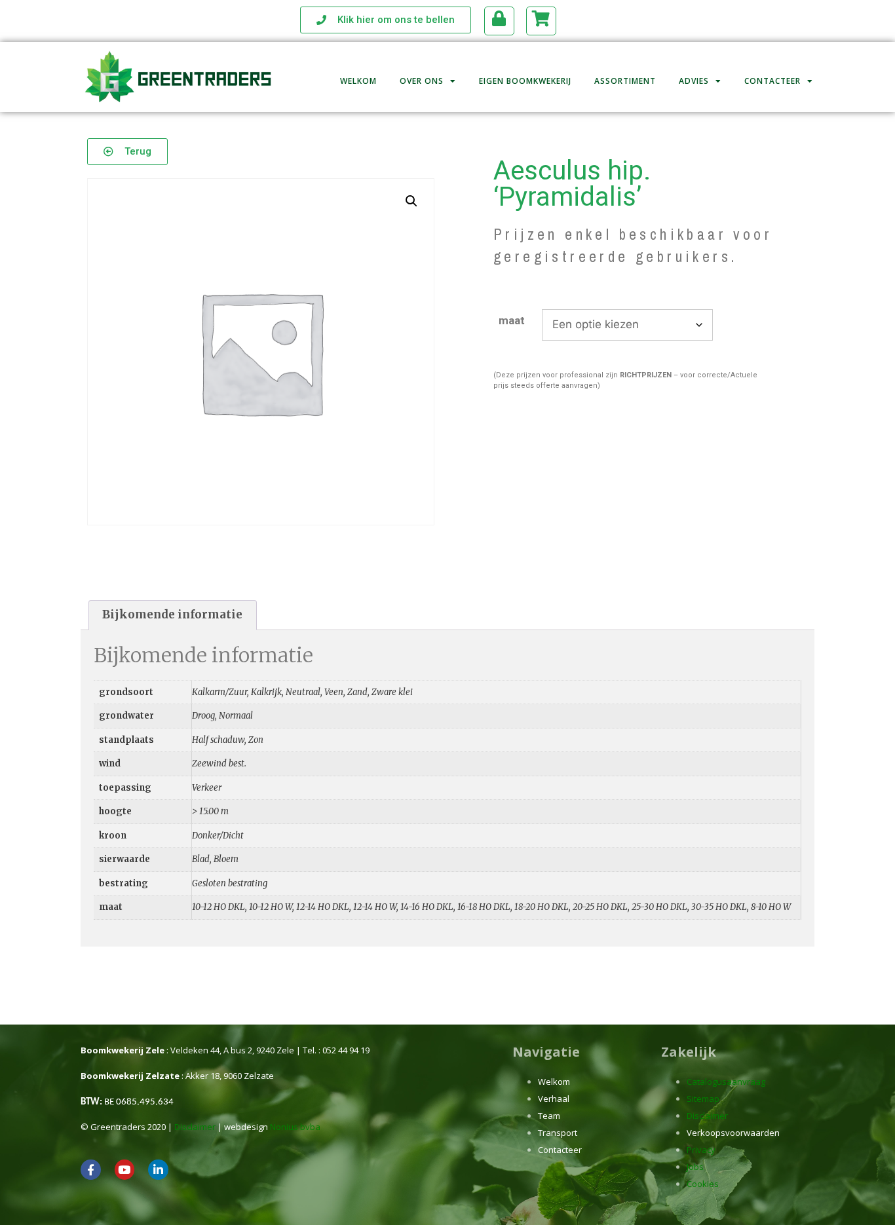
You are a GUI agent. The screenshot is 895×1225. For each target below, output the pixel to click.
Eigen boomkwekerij (525, 80)
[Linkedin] (158, 1169)
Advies (694, 80)
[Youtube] (125, 1169)
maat (512, 320)
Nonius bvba (295, 1127)
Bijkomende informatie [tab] (172, 614)
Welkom (358, 80)
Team (549, 1115)
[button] (411, 201)
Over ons (422, 80)
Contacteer (772, 80)
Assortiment (625, 80)
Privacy (701, 1150)
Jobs (695, 1167)
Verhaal (553, 1098)
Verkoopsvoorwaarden (733, 1133)
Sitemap (703, 1098)
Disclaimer (195, 1127)
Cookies (703, 1184)
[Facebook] (91, 1169)
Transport (557, 1133)
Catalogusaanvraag (726, 1081)
